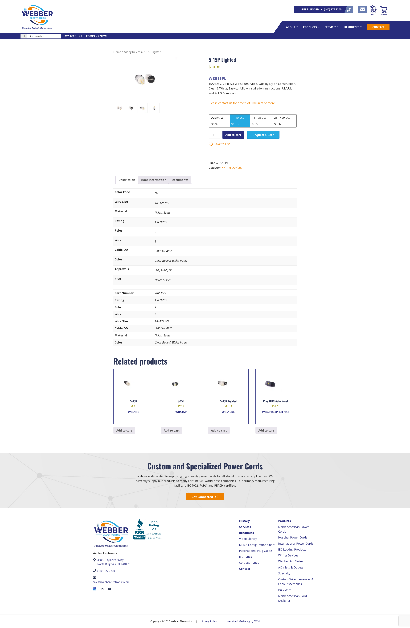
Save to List (222, 144)
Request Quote (263, 135)
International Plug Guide (255, 551)
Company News (96, 36)
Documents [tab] (180, 180)
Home (117, 52)
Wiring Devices (132, 52)
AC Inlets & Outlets (290, 567)
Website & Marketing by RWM (243, 621)
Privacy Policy (209, 621)
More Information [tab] (153, 180)
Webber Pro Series (290, 561)
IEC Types (245, 557)
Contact (244, 569)
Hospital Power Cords (292, 537)
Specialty (284, 573)
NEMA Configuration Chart (257, 545)
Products (284, 521)
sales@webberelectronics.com (111, 582)
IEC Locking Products (292, 549)
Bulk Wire (284, 590)
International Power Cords (295, 543)
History (244, 521)
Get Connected (202, 497)
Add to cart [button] (124, 430)
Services (245, 527)
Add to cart (233, 135)
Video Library (248, 539)
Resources (246, 533)
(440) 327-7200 (106, 571)
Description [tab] (127, 180)
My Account (73, 36)
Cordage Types (249, 562)
